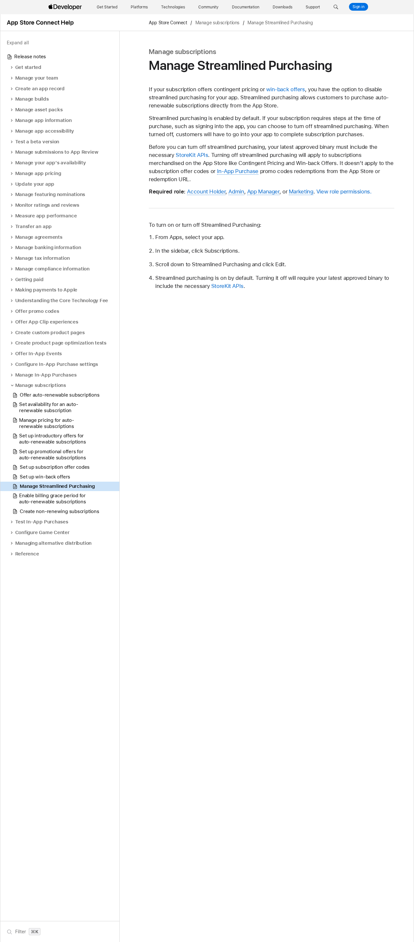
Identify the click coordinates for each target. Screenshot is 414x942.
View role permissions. (344, 191)
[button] (336, 7)
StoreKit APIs (192, 155)
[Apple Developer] (66, 7)
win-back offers (285, 89)
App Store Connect (168, 22)
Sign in (359, 7)
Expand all (18, 42)
